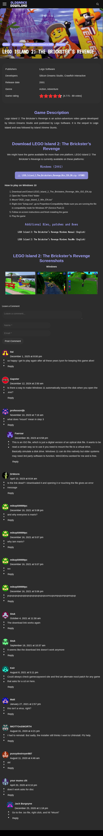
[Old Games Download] (18, 4)
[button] (97, 4)
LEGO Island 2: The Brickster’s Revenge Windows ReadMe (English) (51, 239)
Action (6, 44)
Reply (11, 366)
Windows (60, 44)
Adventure (17, 44)
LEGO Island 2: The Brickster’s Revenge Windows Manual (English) (51, 232)
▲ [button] (4, 360)
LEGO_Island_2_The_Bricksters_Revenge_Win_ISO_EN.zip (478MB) (53, 175)
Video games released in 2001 (39, 44)
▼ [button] (4, 366)
